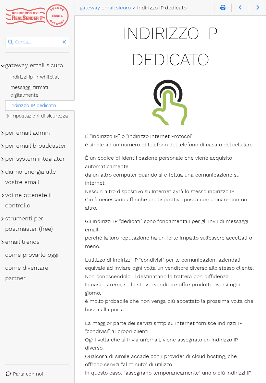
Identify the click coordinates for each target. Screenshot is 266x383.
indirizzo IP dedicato (33, 105)
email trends (22, 242)
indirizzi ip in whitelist (34, 77)
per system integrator (35, 158)
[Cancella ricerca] (64, 42)
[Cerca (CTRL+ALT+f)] (10, 42)
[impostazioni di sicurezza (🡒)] (257, 8)
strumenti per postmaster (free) (29, 223)
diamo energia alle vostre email (30, 176)
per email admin (27, 133)
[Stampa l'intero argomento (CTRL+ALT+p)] (222, 8)
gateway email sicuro (34, 65)
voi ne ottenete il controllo (28, 200)
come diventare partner (26, 273)
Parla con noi (28, 374)
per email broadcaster (35, 145)
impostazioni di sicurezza (39, 116)
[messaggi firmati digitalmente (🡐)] (239, 8)
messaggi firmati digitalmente (29, 91)
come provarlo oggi (31, 255)
